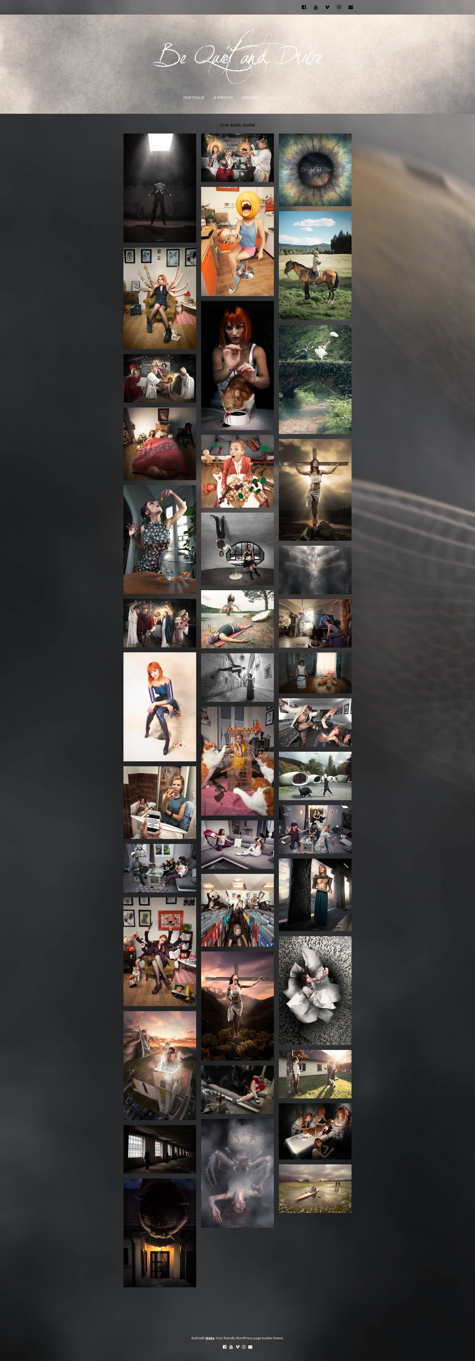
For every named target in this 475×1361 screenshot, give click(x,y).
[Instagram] (338, 7)
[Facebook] (305, 7)
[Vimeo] (327, 7)
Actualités (280, 98)
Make (210, 1338)
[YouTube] (315, 7)
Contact (251, 98)
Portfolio (194, 98)
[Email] (350, 7)
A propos (223, 98)
